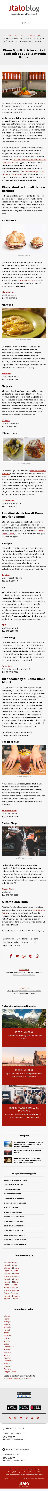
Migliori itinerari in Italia (15, 1180)
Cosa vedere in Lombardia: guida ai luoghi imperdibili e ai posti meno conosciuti (28, 1144)
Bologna (7, 1322)
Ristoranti (7, 945)
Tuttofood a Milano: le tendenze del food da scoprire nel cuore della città (24, 1116)
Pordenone (9, 1347)
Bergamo (8, 1366)
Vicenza (7, 1352)
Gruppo (24, 942)
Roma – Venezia (11, 1271)
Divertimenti (8, 939)
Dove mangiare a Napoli (14, 1230)
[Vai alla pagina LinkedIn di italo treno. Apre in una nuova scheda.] (21, 1418)
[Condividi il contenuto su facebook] (10, 956)
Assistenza (10, 1469)
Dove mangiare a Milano (14, 1226)
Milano (7, 1316)
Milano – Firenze (11, 1268)
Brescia (7, 1363)
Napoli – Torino (11, 1299)
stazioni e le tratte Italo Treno (17, 1378)
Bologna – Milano (12, 1276)
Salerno (7, 1336)
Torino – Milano (11, 1287)
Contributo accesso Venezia (34, 1474)
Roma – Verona (11, 1293)
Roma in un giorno (26, 280)
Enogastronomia (10, 942)
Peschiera (8, 1361)
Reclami (17, 1469)
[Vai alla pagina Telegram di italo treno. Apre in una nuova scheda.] (38, 1418)
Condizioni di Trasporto (28, 1469)
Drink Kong (7, 666)
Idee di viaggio (24, 1032)
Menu (26, 23)
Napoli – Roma (10, 1265)
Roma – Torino (10, 1285)
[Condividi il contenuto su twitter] (17, 956)
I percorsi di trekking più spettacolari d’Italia (24, 1037)
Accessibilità (37, 1472)
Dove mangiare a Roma (13, 1221)
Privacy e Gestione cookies (23, 1472)
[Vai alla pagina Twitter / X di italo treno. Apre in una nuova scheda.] (27, 1418)
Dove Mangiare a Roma (27, 939)
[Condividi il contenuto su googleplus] (24, 956)
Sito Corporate (10, 1474)
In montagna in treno (13, 1212)
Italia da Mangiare (30, 36)
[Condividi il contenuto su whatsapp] (37, 956)
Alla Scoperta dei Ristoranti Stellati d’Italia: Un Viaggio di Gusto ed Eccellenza (27, 1160)
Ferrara (7, 1369)
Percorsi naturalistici (14, 1217)
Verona (7, 1355)
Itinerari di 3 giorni (12, 1194)
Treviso (7, 1349)
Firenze (7, 1324)
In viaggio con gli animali (15, 1203)
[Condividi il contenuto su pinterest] (30, 956)
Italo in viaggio (20, 1474)
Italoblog (11, 36)
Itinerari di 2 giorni (12, 1189)
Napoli (7, 1330)
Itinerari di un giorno (13, 1185)
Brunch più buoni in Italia (15, 1244)
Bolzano (7, 1338)
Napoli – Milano (11, 1282)
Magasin (6, 420)
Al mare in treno (11, 1207)
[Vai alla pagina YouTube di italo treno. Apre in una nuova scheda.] (32, 1418)
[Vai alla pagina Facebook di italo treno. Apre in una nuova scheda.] (10, 1418)
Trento (7, 1341)
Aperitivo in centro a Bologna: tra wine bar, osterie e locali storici (24, 1075)
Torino (6, 1333)
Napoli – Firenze (11, 1279)
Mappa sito (39, 1469)
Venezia (7, 1327)
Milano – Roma (10, 1262)
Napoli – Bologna (12, 1296)
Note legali (11, 1472)
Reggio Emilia (10, 1372)
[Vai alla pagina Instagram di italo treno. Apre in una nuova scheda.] (15, 1418)
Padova (7, 1358)
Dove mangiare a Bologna (15, 1240)
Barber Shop (8, 889)
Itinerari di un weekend (14, 1198)
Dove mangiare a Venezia (14, 1235)
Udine (6, 1344)
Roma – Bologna (11, 1290)
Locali (33, 942)
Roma (17, 945)
